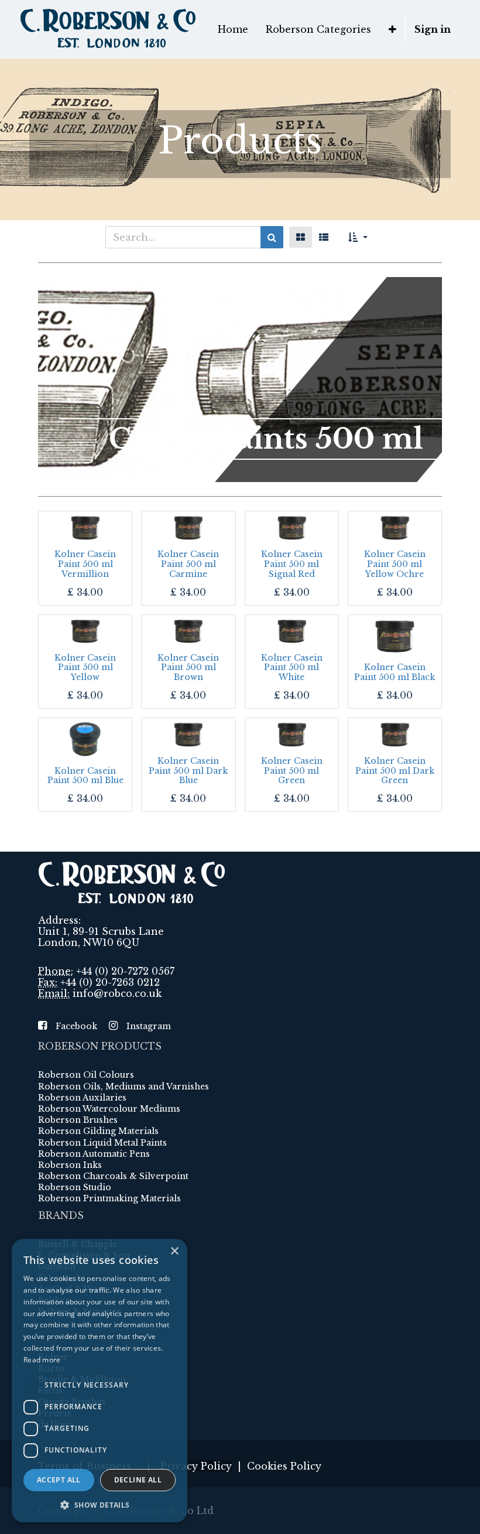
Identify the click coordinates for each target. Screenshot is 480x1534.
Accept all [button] (59, 1480)
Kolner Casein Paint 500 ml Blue (85, 776)
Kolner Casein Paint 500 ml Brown (188, 667)
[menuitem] (233, 29)
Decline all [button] (138, 1480)
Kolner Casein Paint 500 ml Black (394, 672)
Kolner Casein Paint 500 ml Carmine (188, 564)
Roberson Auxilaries (82, 1097)
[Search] (271, 237)
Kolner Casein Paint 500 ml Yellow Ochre (395, 564)
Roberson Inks (70, 1165)
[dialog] (99, 1380)
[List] (323, 237)
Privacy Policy (196, 1466)
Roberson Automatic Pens (94, 1154)
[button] (392, 29)
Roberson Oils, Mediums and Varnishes (123, 1086)
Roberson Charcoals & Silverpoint (113, 1176)
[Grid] (300, 237)
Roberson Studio (74, 1187)
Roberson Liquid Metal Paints (102, 1142)
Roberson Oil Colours (86, 1075)
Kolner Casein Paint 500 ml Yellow (85, 667)
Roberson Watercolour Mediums (109, 1108)
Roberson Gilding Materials (98, 1131)
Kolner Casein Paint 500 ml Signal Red (292, 564)
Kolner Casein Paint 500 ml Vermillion (85, 564)
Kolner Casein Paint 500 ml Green (292, 771)
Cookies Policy (284, 1466)
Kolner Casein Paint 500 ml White (292, 667)
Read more (42, 1360)
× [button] (174, 1251)
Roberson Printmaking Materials (109, 1198)
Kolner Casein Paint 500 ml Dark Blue (188, 771)
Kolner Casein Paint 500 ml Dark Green (394, 771)
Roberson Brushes (78, 1120)
